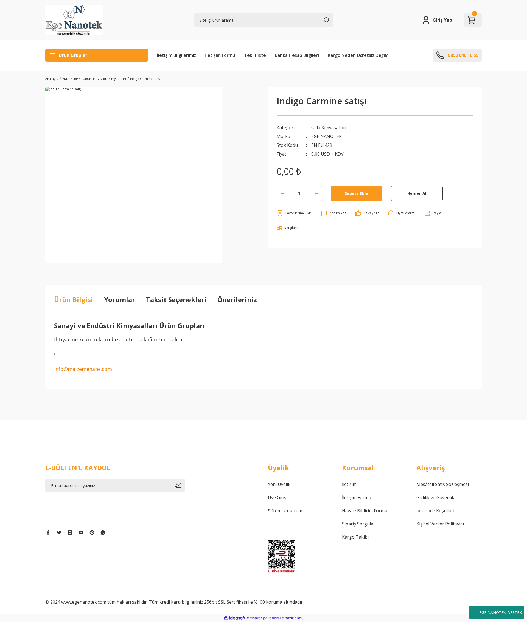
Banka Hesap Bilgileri (297, 55)
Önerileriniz (237, 299)
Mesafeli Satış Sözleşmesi (442, 484)
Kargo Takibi (355, 537)
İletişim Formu (220, 55)
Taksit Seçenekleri (176, 299)
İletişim (349, 484)
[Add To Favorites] (294, 213)
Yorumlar (119, 299)
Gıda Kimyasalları (328, 128)
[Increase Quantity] (316, 193)
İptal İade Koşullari (435, 511)
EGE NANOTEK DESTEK (500, 612)
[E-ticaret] (263, 618)
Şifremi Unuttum (285, 511)
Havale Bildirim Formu (364, 511)
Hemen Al (416, 193)
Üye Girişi (277, 497)
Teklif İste (255, 55)
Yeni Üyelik (279, 484)
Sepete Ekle (356, 193)
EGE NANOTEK (326, 136)
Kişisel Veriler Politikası (440, 524)
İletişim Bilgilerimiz (176, 55)
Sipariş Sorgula (357, 524)
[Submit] (180, 485)
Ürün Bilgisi (73, 299)
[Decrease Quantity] (282, 193)
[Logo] (74, 20)
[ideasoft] (235, 618)
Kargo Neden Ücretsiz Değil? (358, 55)
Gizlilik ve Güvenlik (435, 497)
